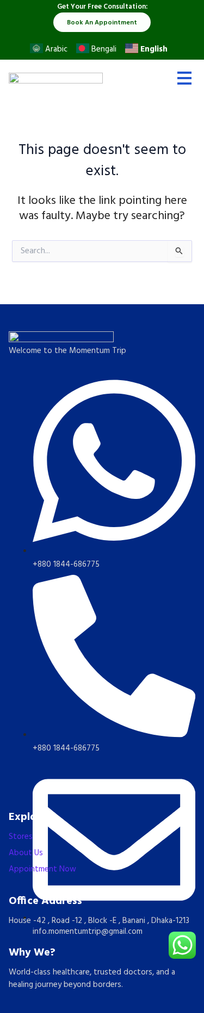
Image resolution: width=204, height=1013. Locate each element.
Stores (21, 836)
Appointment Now (42, 869)
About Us (26, 853)
